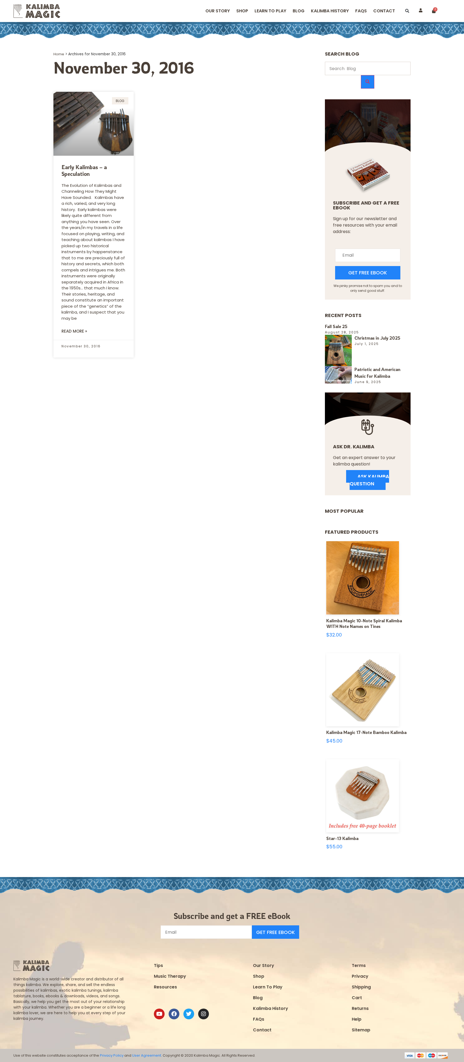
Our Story (217, 11)
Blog (299, 11)
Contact (384, 11)
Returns (360, 1008)
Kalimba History (330, 11)
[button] (407, 11)
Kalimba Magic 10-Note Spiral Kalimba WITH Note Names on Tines (364, 623)
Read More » (74, 331)
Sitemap (361, 1030)
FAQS (361, 11)
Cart (357, 998)
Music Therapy (170, 976)
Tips (158, 965)
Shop (242, 11)
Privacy (360, 976)
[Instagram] (203, 1014)
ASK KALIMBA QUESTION (369, 480)
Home (58, 54)
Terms (359, 965)
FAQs (258, 1019)
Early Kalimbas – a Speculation (84, 170)
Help (356, 1019)
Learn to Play (270, 11)
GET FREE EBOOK (367, 272)
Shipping (361, 987)
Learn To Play (267, 987)
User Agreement (146, 1055)
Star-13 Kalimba (342, 838)
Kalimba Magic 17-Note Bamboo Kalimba (366, 732)
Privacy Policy (112, 1055)
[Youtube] (159, 1014)
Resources (165, 987)
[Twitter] (188, 1014)
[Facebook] (174, 1014)
